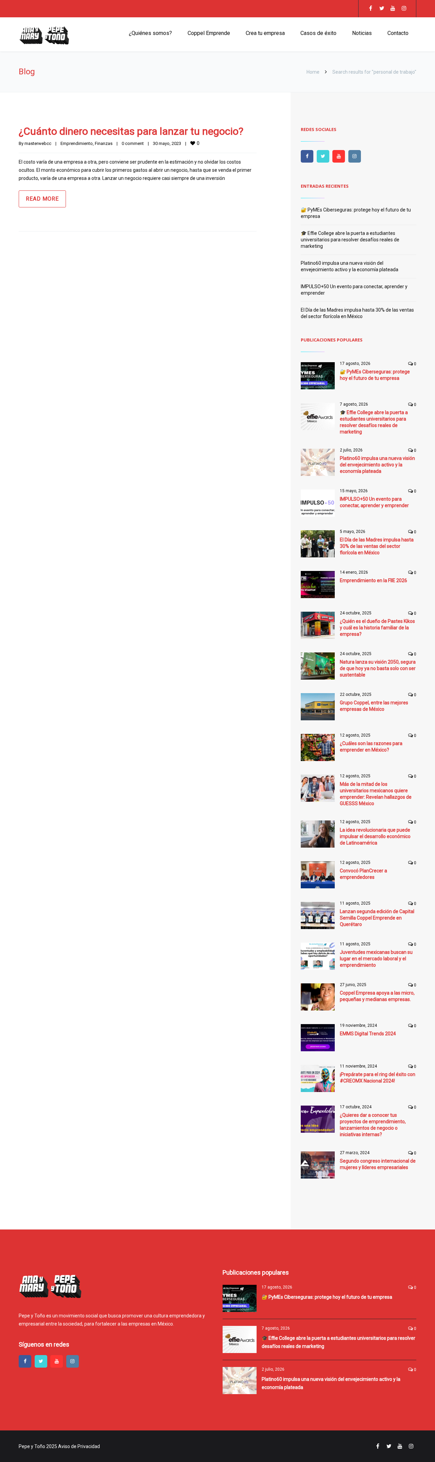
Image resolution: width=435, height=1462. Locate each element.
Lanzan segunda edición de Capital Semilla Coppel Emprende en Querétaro (377, 918)
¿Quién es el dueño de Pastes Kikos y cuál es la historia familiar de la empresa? (377, 627)
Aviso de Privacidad (79, 1446)
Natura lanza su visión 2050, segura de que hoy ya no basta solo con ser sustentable (378, 668)
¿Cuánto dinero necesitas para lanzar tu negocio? (131, 131)
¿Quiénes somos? (150, 33)
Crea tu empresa (265, 33)
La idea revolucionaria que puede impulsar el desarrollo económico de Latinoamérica (375, 836)
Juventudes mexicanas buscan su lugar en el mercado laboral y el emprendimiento (376, 958)
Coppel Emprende (209, 33)
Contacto (397, 33)
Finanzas (103, 143)
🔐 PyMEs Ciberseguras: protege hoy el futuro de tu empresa (327, 1297)
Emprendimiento (76, 143)
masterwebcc (37, 143)
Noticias (362, 33)
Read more (42, 199)
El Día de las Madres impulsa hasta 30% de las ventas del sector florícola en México (377, 546)
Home (313, 72)
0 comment (133, 143)
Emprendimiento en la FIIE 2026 (373, 580)
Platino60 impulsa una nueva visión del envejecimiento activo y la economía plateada (377, 465)
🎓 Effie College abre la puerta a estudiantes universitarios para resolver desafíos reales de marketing (350, 239)
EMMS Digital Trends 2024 (368, 1033)
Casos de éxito (318, 33)
